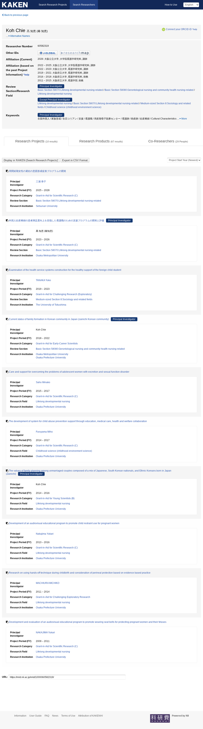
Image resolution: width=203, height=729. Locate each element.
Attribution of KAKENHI (90, 715)
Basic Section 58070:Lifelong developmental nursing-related (70, 90)
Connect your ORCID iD (179, 29)
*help (194, 29)
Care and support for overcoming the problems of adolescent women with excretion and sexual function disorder (69, 371)
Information (20, 715)
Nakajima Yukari (45, 533)
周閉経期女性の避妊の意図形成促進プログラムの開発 (37, 171)
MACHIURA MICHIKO (47, 583)
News (55, 715)
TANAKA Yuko (43, 280)
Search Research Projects (53, 4)
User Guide (35, 715)
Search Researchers (84, 4)
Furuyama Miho (44, 431)
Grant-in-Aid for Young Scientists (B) (55, 498)
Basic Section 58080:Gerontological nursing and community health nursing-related (149, 90)
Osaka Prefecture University (51, 357)
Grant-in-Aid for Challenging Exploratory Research (63, 597)
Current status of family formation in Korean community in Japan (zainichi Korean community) (59, 319)
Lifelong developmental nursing (55, 93)
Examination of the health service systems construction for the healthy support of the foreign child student (65, 270)
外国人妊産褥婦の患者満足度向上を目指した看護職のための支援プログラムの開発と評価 (56, 220)
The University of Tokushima (51, 304)
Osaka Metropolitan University (52, 255)
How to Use (171, 4)
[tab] (36, 141)
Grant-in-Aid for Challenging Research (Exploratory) (64, 294)
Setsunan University (46, 206)
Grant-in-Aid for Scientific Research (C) (57, 195)
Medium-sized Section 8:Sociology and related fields (64, 299)
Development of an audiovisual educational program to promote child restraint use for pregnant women (64, 523)
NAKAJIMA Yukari (45, 632)
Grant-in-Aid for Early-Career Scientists (57, 343)
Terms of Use (68, 715)
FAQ (47, 715)
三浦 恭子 (41, 181)
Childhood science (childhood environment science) (73, 107)
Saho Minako (43, 382)
